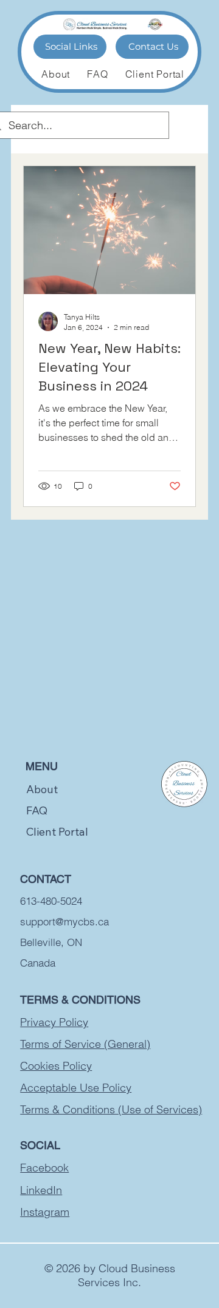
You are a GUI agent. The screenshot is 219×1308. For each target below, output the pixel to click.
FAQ (36, 810)
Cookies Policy (56, 1066)
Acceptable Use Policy (75, 1088)
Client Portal (57, 832)
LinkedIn (41, 1190)
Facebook (44, 1168)
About (42, 789)
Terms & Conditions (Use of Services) (111, 1109)
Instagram (44, 1212)
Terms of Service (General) (85, 1044)
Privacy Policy (54, 1022)
